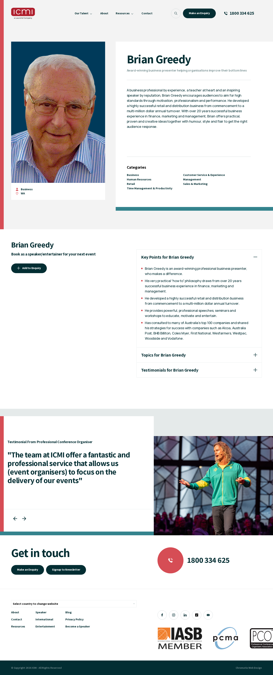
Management (192, 179)
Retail (131, 184)
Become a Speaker (77, 626)
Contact (16, 619)
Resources (18, 626)
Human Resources (139, 179)
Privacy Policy (74, 619)
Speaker (40, 612)
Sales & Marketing (195, 184)
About (15, 612)
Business (26, 189)
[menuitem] (84, 13)
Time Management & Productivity (149, 188)
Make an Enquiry (27, 570)
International (44, 619)
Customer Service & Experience (204, 175)
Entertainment (45, 626)
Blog (68, 612)
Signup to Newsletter (66, 570)
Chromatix (242, 667)
